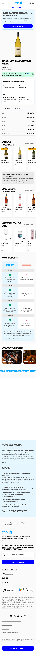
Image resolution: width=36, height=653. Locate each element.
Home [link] (3, 523)
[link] (18, 2)
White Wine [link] (23, 523)
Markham (8, 60)
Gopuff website (29, 479)
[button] (33, 3)
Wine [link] (16, 523)
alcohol (4, 479)
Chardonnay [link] (8, 524)
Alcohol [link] (10, 523)
